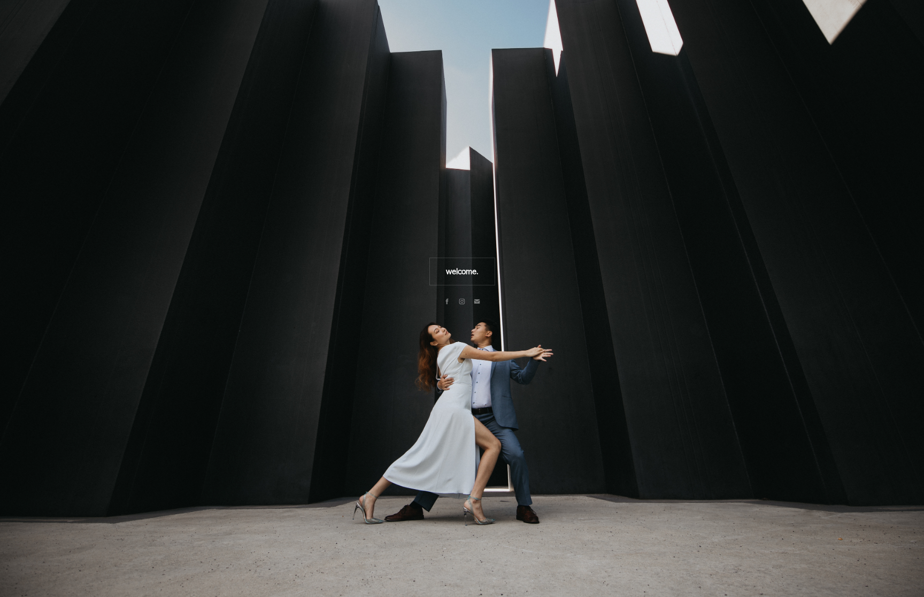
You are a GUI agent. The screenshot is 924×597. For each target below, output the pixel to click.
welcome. (462, 271)
